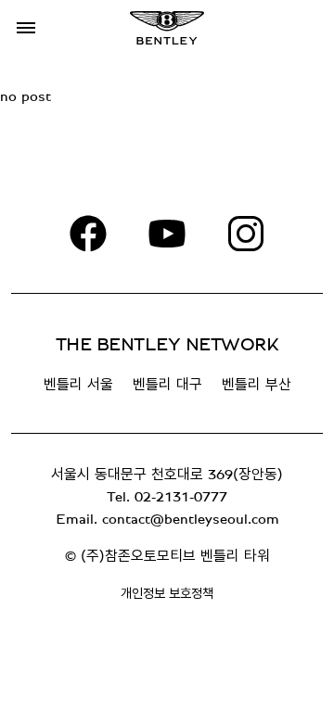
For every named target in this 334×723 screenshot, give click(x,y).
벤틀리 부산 (256, 384)
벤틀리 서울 (78, 384)
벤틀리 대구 (167, 384)
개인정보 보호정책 (167, 594)
